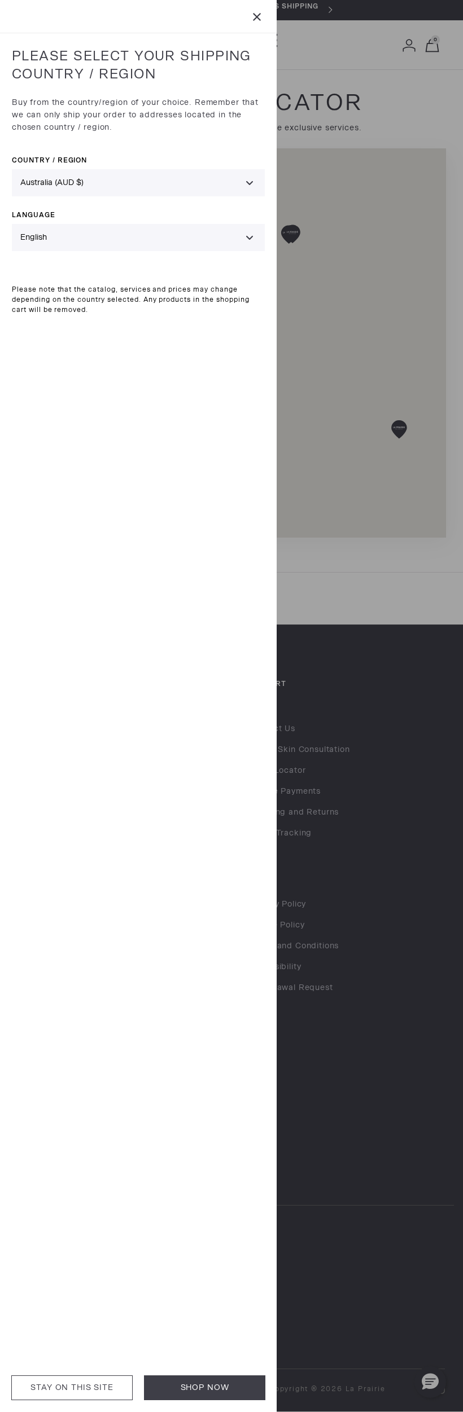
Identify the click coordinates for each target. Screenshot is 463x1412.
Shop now (205, 1387)
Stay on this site (71, 1387)
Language (33, 214)
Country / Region (49, 160)
